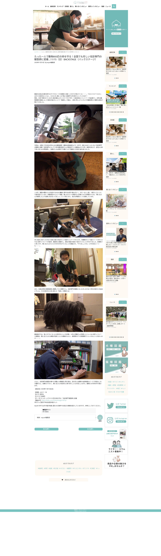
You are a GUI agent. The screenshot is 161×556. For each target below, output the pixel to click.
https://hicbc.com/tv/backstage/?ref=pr (54, 400)
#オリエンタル (77, 468)
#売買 (46, 468)
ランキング (60, 6)
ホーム (47, 6)
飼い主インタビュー (81, 6)
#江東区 (92, 468)
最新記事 (53, 6)
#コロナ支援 (120, 392)
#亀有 (110, 385)
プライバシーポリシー (82, 510)
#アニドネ (86, 468)
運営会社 (76, 510)
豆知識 (67, 6)
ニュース (108, 6)
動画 (103, 6)
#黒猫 (114, 385)
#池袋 (50, 468)
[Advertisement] (68, 79)
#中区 (118, 388)
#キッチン (122, 382)
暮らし (72, 6)
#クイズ (115, 382)
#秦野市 (69, 468)
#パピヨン (62, 468)
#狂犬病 (56, 468)
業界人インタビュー (94, 6)
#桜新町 (40, 468)
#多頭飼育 (120, 385)
